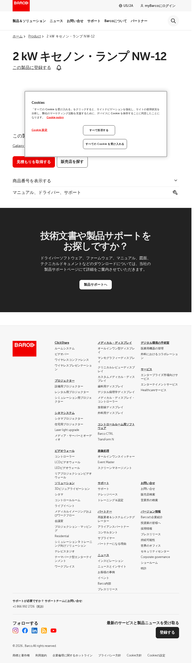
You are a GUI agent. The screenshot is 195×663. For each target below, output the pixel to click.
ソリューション (65, 483)
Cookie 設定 (40, 130)
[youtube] (53, 630)
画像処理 (103, 451)
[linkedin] (34, 630)
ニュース (56, 21)
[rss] (44, 630)
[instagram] (15, 630)
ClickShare (62, 342)
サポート (94, 21)
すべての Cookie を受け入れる (105, 144)
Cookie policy (55, 117)
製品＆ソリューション (29, 21)
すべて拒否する (99, 130)
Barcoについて (115, 21)
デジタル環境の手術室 (155, 342)
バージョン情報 (151, 511)
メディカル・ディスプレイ (115, 342)
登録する (167, 632)
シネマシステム (65, 413)
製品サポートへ (95, 284)
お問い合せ (75, 21)
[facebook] (25, 630)
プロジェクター (65, 380)
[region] (95, 124)
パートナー (139, 21)
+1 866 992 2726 (28, 606)
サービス (146, 369)
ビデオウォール (65, 451)
